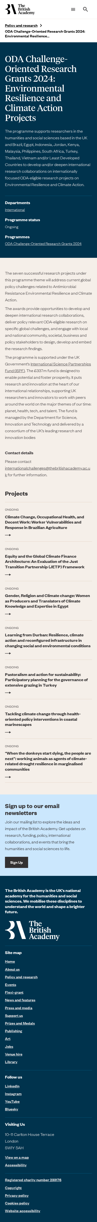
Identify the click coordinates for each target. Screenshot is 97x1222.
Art (7, 1038)
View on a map (17, 1157)
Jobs (9, 1046)
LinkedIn (12, 1085)
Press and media (18, 1007)
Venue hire (13, 1054)
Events (10, 984)
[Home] (20, 9)
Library (11, 1061)
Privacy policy (17, 1195)
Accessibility (16, 1165)
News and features (20, 999)
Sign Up (16, 862)
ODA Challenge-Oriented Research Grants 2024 (43, 243)
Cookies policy (17, 1202)
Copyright (13, 1187)
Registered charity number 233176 (33, 1179)
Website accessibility (22, 1210)
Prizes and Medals (20, 1023)
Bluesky (11, 1108)
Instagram (13, 1093)
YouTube (12, 1101)
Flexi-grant (14, 992)
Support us (14, 1015)
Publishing (13, 1030)
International (15, 209)
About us (12, 969)
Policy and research (21, 25)
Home (10, 961)
